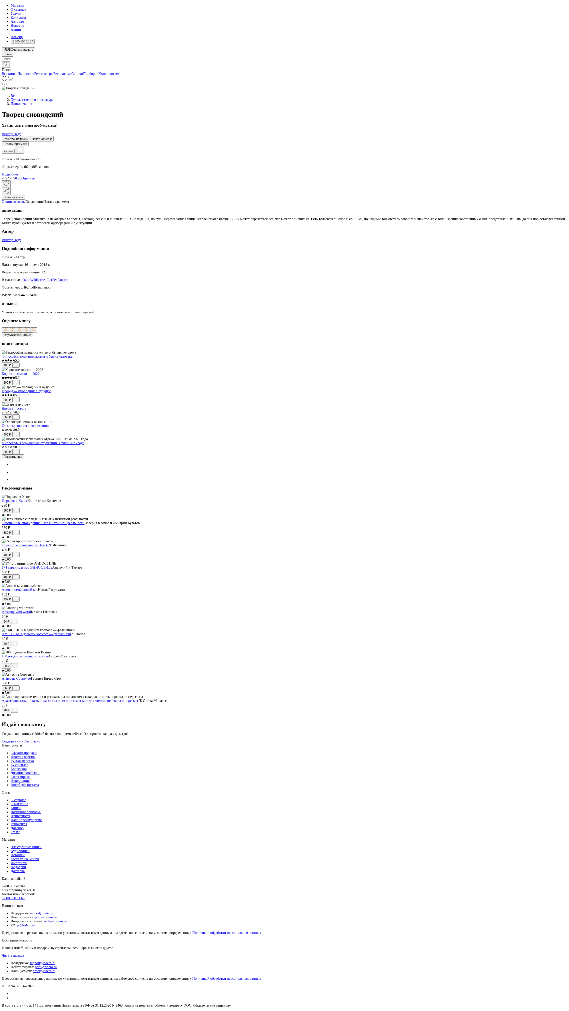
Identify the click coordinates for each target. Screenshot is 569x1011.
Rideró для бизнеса (25, 785)
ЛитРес (51, 280)
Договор (17, 828)
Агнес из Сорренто (16, 678)
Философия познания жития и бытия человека (37, 356)
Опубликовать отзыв (17, 334)
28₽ (6, 710)
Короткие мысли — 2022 (21, 374)
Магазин (17, 5)
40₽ (6, 643)
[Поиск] (6, 64)
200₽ (7, 382)
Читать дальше (13, 955)
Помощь (17, 37)
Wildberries (38, 280)
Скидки (77, 74)
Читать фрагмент (15, 143)
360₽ (7, 417)
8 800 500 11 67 (13, 898)
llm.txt (15, 832)
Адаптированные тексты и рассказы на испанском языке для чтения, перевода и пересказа (70, 701)
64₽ (6, 621)
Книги (16, 808)
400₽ (7, 365)
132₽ (7, 599)
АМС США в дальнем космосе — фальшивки (36, 634)
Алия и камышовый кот (20, 589)
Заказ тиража (20, 777)
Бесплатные (62, 74)
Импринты (26, 74)
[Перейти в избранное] (4, 80)
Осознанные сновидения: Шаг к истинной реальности (43, 523)
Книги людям (108, 74)
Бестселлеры (43, 74)
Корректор (19, 769)
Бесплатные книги (25, 859)
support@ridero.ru (42, 913)
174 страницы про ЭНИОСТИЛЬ (27, 567)
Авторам (17, 21)
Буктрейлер (19, 765)
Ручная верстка (22, 761)
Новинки (18, 855)
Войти (8, 54)
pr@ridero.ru (26, 925)
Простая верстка (23, 757)
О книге (8, 201)
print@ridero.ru (46, 917)
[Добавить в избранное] (6, 183)
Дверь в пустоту (14, 408)
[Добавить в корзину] (19, 150)
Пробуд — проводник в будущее (26, 391)
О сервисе (18, 9)
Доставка (18, 871)
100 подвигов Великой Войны (25, 656)
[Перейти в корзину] (10, 80)
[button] (284, 64)
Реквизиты (19, 824)
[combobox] (284, 59)
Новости (17, 25)
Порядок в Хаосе (15, 501)
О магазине (19, 804)
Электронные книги (26, 847)
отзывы (20, 201)
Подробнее (10, 174)
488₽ (7, 577)
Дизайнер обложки (25, 773)
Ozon (26, 280)
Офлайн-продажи (24, 753)
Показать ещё (13, 456)
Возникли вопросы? (26, 812)
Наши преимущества (26, 820)
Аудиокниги (20, 851)
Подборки (90, 74)
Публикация (20, 781)
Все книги (10, 74)
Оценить (28, 178)
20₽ (6, 666)
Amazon (63, 280)
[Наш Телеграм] (12, 998)
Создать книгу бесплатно (21, 741)
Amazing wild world (16, 612)
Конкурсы (18, 17)
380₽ (7, 510)
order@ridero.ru (55, 921)
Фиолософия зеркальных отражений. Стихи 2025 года (43, 443)
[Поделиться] (6, 191)
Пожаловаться (13, 197)
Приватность (20, 816)
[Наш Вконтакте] (13, 993)
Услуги (16, 13)
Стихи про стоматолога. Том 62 (26, 545)
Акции (16, 29)
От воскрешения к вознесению (25, 426)
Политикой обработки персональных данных (226, 933)
